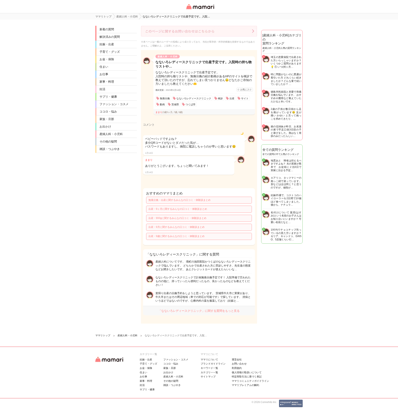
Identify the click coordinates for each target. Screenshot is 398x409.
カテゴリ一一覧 (209, 372)
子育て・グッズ (110, 51)
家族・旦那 (107, 119)
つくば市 (190, 104)
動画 (162, 104)
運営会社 (237, 359)
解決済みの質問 (110, 36)
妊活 (102, 89)
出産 (231, 98)
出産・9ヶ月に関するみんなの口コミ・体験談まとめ (177, 209)
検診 (220, 98)
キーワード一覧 (209, 368)
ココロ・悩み (108, 111)
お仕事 (104, 74)
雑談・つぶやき (110, 149)
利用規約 (237, 368)
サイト (245, 98)
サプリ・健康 (108, 96)
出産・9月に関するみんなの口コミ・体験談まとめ (176, 227)
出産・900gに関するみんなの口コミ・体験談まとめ (177, 218)
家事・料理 (107, 81)
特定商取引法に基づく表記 (247, 376)
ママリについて (209, 359)
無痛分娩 (165, 98)
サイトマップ (208, 376)
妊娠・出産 (107, 44)
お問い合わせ (239, 363)
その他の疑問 (108, 141)
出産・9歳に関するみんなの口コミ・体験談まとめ (176, 236)
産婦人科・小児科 (111, 134)
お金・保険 (107, 59)
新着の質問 (107, 29)
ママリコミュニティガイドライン (250, 381)
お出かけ (105, 126)
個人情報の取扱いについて (247, 372)
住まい (104, 66)
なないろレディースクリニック (193, 98)
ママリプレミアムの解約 (245, 385)
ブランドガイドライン (213, 363)
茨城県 (175, 104)
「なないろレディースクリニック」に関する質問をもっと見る (199, 310)
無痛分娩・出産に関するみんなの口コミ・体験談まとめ (179, 200)
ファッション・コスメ (114, 104)
